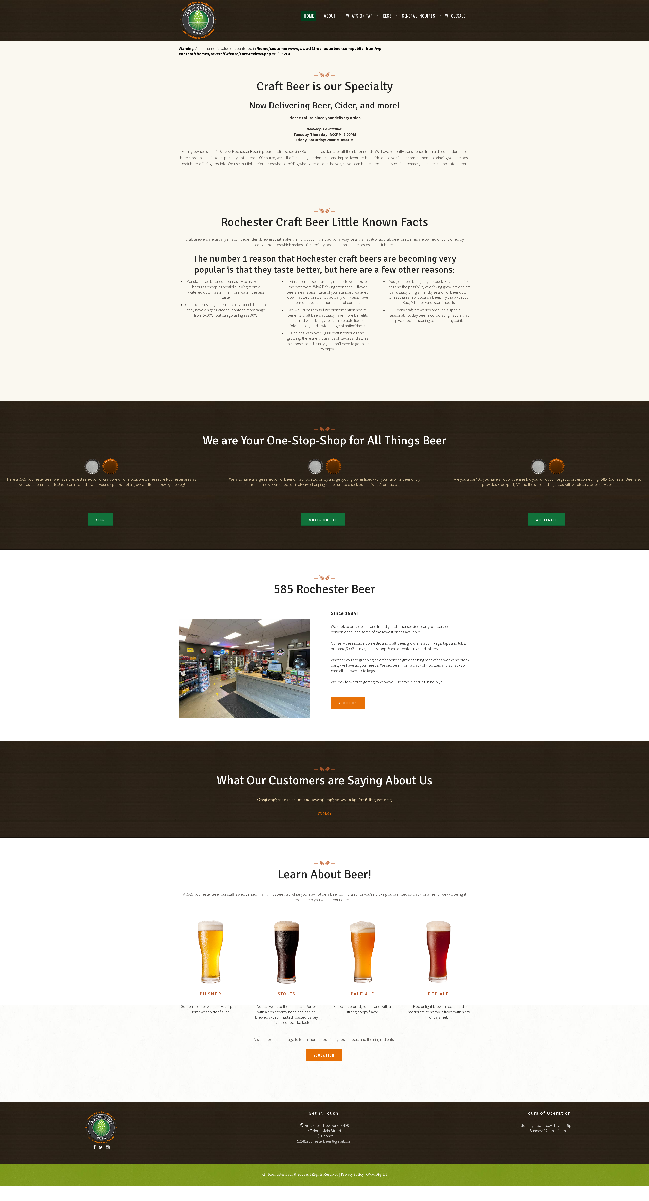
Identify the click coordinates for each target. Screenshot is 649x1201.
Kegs (387, 16)
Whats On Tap (359, 16)
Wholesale (455, 16)
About (330, 16)
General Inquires (418, 16)
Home (309, 16)
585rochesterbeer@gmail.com (326, 1141)
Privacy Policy (352, 1174)
